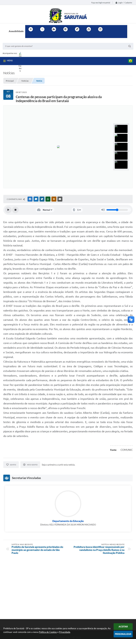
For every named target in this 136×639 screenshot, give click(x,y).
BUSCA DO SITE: (12, 41)
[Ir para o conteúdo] (109, 29)
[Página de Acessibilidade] (100, 29)
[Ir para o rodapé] (36, 36)
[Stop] (15, 210)
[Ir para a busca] (28, 36)
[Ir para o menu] (117, 29)
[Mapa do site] (88, 29)
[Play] (8, 210)
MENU (10, 60)
